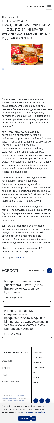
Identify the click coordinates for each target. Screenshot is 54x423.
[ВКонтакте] (47, 400)
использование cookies (33, 412)
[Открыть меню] (49, 7)
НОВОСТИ (37, 363)
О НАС (36, 382)
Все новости (36, 270)
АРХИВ (36, 377)
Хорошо (24, 418)
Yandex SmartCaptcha (16, 400)
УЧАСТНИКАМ (39, 367)
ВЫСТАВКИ (38, 358)
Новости (19, 257)
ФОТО (35, 372)
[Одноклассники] (41, 400)
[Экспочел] (12, 7)
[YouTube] (35, 400)
